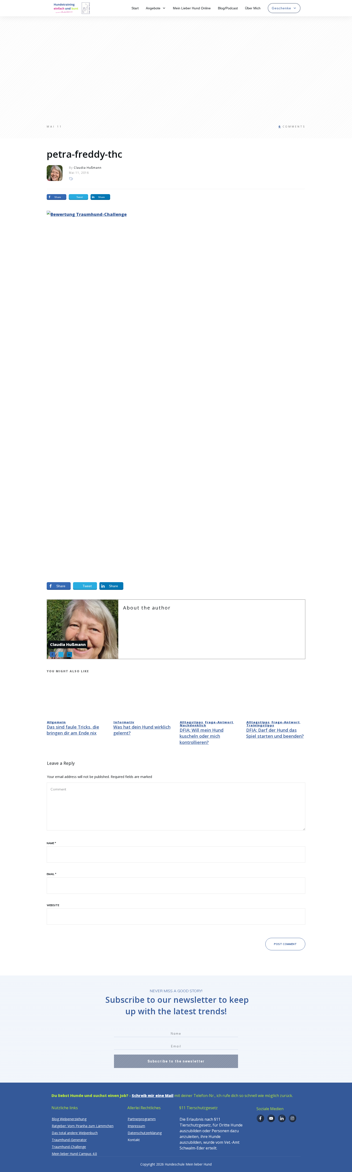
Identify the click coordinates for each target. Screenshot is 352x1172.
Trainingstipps (260, 725)
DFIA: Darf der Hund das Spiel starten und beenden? (275, 733)
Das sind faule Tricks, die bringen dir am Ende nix (73, 730)
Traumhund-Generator (69, 1139)
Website (53, 905)
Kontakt (134, 1139)
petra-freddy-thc (84, 154)
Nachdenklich (193, 725)
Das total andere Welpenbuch (75, 1133)
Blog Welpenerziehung (69, 1119)
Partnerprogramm (142, 1119)
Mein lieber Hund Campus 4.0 (74, 1153)
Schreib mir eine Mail (152, 1095)
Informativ (124, 722)
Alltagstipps (191, 722)
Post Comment (285, 944)
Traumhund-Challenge (69, 1146)
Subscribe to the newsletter (176, 1061)
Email (51, 874)
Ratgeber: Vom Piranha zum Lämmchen (83, 1126)
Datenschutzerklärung (145, 1133)
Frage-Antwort (219, 722)
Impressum (136, 1126)
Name (51, 843)
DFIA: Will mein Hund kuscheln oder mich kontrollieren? (201, 736)
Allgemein (56, 722)
